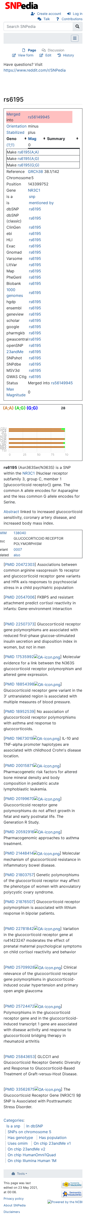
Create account (49, 14)
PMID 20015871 (19, 765)
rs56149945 (39, 117)
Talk (46, 19)
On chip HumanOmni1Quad (32, 1154)
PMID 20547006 (20, 597)
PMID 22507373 (19, 624)
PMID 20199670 (19, 798)
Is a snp (13, 1126)
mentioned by (41, 202)
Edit (48, 55)
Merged (13, 114)
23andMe (14, 351)
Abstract (11, 511)
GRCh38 (35, 171)
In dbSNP (34, 1126)
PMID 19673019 (19, 738)
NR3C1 (34, 190)
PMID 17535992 (19, 656)
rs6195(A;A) (28, 152)
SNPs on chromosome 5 (29, 1131)
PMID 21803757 (19, 874)
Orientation (16, 126)
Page (32, 50)
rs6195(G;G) (28, 165)
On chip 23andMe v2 (26, 1149)
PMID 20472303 (20, 564)
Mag (32, 138)
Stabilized (15, 132)
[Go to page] (77, 26)
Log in (77, 14)
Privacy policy (14, 1198)
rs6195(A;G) (28, 158)
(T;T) (10, 145)
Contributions (72, 19)
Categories (13, 1120)
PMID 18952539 (19, 711)
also (17, 555)
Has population (52, 1137)
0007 (18, 549)
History (68, 55)
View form (25, 55)
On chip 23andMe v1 (52, 1143)
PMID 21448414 (19, 853)
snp (32, 196)
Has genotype (20, 1137)
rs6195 (35, 209)
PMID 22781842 (19, 928)
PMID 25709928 (20, 967)
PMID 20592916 (19, 831)
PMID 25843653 (20, 1056)
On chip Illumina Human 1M (32, 1160)
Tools (21, 1173)
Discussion (56, 50)
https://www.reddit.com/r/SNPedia (35, 70)
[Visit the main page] (22, 5)
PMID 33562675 (20, 1089)
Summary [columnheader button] (56, 138)
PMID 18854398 (19, 684)
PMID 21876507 (19, 901)
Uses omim (18, 1143)
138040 (20, 533)
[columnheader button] (37, 138)
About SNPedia (15, 1205)
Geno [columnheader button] (11, 138)
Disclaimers (12, 1212)
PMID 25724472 (19, 1006)
